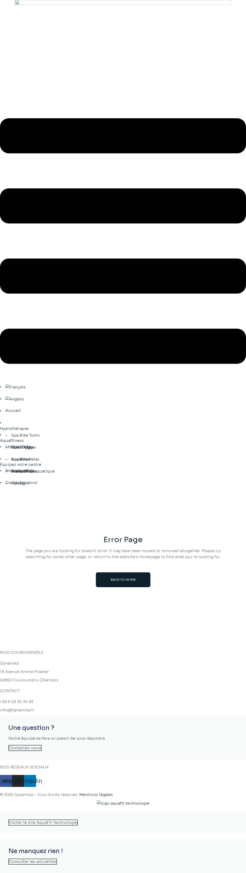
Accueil (13, 410)
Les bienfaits (18, 446)
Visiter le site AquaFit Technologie (43, 822)
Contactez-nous (21, 482)
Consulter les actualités (32, 861)
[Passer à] (15, 386)
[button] (123, 242)
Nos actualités (19, 470)
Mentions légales (96, 794)
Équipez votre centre (20, 464)
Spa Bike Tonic (25, 435)
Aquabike (20, 459)
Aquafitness (12, 440)
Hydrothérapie (14, 428)
